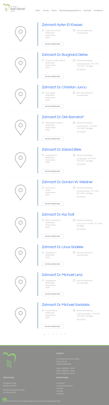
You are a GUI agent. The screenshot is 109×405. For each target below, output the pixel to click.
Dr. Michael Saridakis (84, 314)
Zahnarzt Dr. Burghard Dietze (65, 55)
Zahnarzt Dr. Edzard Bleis (61, 149)
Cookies (60, 388)
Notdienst (60, 394)
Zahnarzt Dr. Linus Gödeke (62, 247)
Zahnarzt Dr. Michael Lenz (62, 275)
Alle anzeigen (81, 69)
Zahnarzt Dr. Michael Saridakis (65, 305)
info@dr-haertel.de (67, 373)
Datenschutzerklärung (64, 386)
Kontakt (60, 391)
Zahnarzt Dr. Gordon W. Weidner (67, 182)
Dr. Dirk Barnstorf (82, 126)
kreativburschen (55, 401)
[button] (4, 400)
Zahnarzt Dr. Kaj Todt (58, 214)
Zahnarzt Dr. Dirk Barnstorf (62, 117)
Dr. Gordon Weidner (83, 191)
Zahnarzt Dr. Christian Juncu (64, 87)
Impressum (61, 383)
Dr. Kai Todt (80, 223)
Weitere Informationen (52, 44)
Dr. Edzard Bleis (82, 158)
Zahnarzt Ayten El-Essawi (62, 25)
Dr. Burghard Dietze (83, 64)
